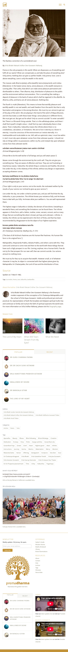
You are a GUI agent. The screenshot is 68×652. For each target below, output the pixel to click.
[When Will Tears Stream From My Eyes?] (34, 319)
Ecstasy (15, 442)
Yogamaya (49, 463)
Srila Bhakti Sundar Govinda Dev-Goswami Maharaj (19, 412)
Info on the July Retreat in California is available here (18, 480)
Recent (50, 352)
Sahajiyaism (35, 453)
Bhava (22, 438)
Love (18, 279)
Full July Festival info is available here (14, 527)
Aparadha (7, 438)
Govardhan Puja (9, 445)
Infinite (54, 445)
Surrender (9, 279)
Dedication (7, 442)
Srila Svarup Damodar (28, 460)
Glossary (38, 570)
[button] (4, 331)
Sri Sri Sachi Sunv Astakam (22, 365)
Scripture (44, 453)
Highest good (39, 445)
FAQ (36, 563)
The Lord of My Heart (12, 336)
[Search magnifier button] (64, 4)
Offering (26, 453)
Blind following (31, 438)
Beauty (15, 438)
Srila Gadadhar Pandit (38, 456)
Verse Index (38, 572)
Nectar (18, 453)
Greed (19, 445)
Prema (15, 279)
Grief (25, 445)
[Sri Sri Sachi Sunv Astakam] (6, 365)
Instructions (8, 449)
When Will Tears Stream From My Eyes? (31, 339)
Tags (36, 568)
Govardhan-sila (49, 442)
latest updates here (47, 614)
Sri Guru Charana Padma (21, 357)
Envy (22, 442)
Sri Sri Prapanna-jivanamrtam (13, 463)
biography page (55, 306)
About (37, 558)
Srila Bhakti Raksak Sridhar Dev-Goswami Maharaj (23, 65)
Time (27, 463)
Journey (16, 449)
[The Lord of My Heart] (12, 319)
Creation (53, 438)
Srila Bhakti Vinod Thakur (11, 418)
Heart (31, 445)
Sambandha (30, 279)
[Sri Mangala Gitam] (6, 390)
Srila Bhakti (25, 456)
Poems (12, 428)
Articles (6, 428)
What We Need (52, 336)
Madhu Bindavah (40, 547)
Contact (37, 561)
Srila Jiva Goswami (54, 456)
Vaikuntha (23, 279)
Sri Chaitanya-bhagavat (11, 456)
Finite (28, 442)
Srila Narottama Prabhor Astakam (26, 373)
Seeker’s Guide (39, 542)
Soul (59, 453)
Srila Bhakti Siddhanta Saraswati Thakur (47, 415)
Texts (18, 428)
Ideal (48, 445)
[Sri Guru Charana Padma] (6, 357)
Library (37, 549)
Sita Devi (53, 453)
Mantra (30, 449)
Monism (55, 449)
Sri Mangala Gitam (18, 390)
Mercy (48, 449)
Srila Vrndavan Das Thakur (47, 460)
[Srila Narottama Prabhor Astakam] (6, 373)
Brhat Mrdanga (43, 438)
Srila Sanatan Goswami (11, 460)
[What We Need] (55, 319)
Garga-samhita (37, 442)
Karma (24, 449)
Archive (37, 565)
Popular (18, 352)
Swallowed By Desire (19, 382)
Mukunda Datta (9, 453)
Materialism (40, 449)
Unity (33, 463)
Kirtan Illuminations (41, 551)
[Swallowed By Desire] (6, 382)
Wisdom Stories (40, 544)
